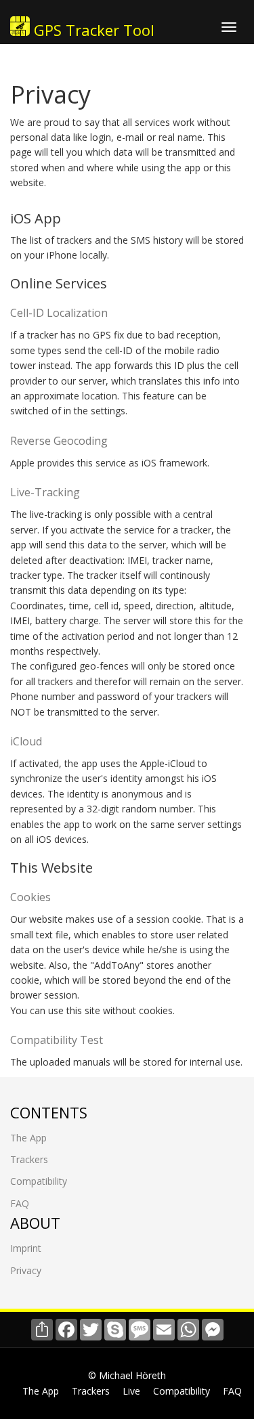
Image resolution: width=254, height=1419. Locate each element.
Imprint (25, 1248)
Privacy (25, 1270)
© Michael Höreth (127, 1375)
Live (131, 1390)
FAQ (19, 1203)
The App (28, 1137)
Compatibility (38, 1181)
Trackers (29, 1159)
